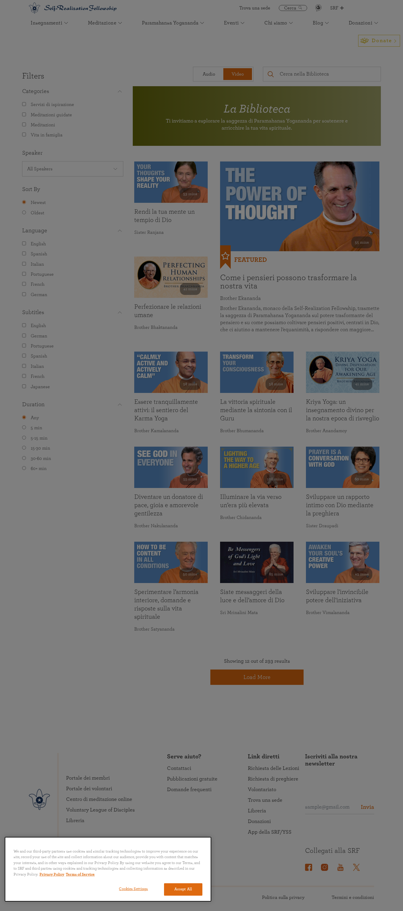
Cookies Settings (133, 889)
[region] (108, 869)
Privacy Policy (52, 874)
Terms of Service (80, 874)
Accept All (183, 889)
